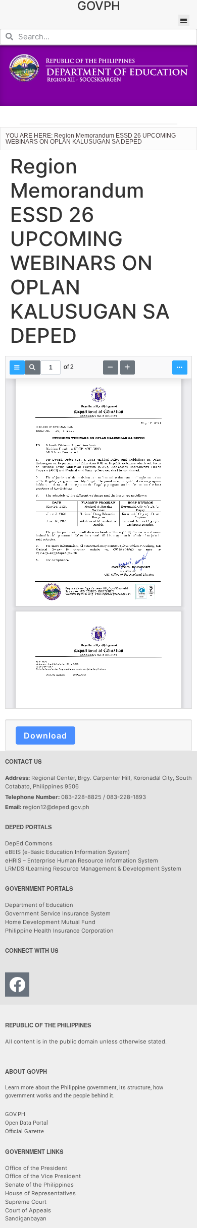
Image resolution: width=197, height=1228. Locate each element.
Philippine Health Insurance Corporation (59, 930)
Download (45, 735)
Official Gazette (25, 1131)
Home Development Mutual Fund (50, 922)
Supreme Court (25, 1201)
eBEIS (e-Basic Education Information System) (67, 851)
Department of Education (39, 904)
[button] (184, 20)
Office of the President (36, 1168)
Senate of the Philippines (39, 1184)
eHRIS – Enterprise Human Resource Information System (81, 860)
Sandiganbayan (25, 1218)
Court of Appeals (28, 1210)
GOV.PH (15, 1114)
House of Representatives (40, 1193)
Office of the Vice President (43, 1176)
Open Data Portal (26, 1123)
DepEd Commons (29, 843)
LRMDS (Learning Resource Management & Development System (93, 868)
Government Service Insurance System (58, 913)
